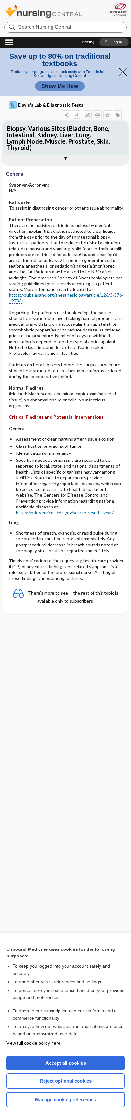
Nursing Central (43, 11)
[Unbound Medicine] (117, 9)
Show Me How (59, 86)
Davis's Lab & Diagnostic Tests (50, 105)
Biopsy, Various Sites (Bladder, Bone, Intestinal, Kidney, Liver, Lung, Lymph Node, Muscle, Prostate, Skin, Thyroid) (58, 138)
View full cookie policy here (33, 1043)
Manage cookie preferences (65, 1099)
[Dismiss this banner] (123, 72)
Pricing (88, 42)
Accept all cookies (65, 1063)
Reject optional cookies (66, 1081)
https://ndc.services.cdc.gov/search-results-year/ (64, 512)
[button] (114, 42)
